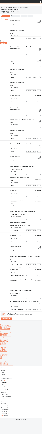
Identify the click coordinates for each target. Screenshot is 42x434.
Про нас (2, 372)
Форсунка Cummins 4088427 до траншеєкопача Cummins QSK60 (23, 267)
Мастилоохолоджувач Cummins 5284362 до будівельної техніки (23, 233)
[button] (40, 1)
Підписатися (3, 43)
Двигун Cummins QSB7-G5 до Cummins (18, 222)
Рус (4, 380)
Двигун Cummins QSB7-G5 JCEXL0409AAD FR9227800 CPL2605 (22, 211)
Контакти (2, 376)
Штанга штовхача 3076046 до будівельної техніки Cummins (22, 46)
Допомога (3, 374)
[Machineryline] (1, 7)
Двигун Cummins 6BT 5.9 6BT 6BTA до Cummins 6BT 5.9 (21, 290)
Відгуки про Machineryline (5, 399)
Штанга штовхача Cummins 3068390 (17, 58)
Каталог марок (3, 403)
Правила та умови (4, 394)
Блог (2, 401)
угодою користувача (28, 44)
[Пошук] (40, 5)
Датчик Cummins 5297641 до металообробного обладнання (22, 279)
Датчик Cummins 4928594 (15, 188)
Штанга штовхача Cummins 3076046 (17, 30)
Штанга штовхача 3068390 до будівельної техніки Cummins (22, 93)
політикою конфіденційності (19, 44)
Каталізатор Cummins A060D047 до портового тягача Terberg (22, 166)
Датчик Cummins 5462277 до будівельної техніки (20, 177)
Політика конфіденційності (6, 396)
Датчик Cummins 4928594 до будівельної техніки (20, 200)
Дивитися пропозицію (6, 318)
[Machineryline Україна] (7, 1)
